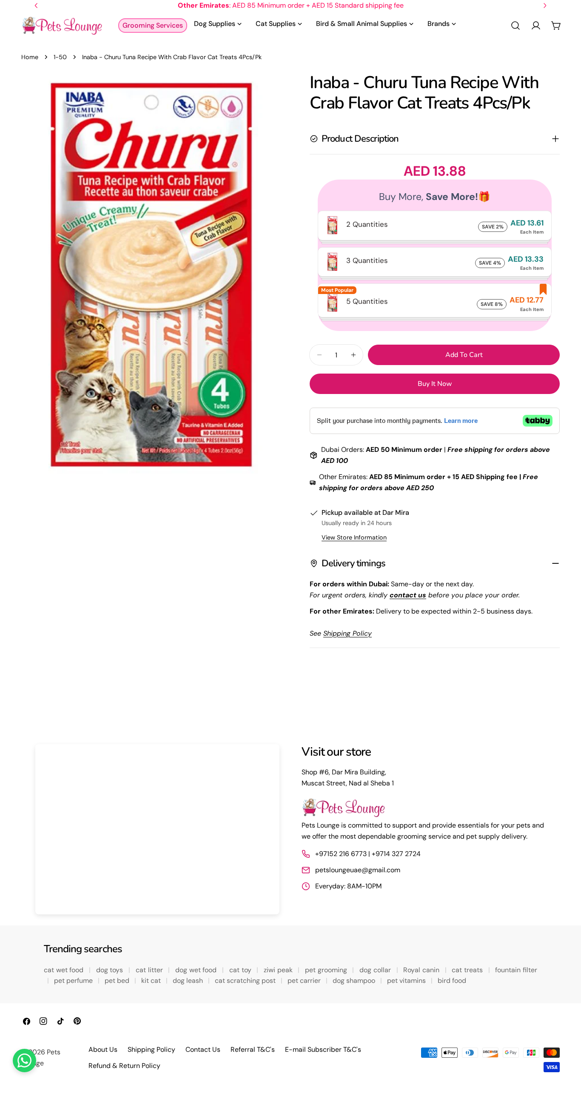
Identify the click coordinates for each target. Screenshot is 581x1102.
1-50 (60, 57)
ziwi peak (279, 969)
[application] (157, 829)
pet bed (118, 980)
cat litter (150, 969)
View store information (354, 537)
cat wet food (64, 969)
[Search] (515, 25)
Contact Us (202, 1049)
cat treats (468, 969)
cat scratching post (246, 980)
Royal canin (422, 969)
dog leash (189, 980)
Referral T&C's (253, 1049)
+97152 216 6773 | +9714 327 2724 (368, 853)
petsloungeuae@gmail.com (357, 869)
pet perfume (74, 980)
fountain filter (516, 969)
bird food (452, 980)
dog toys (110, 969)
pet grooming (327, 969)
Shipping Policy (151, 1049)
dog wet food (197, 969)
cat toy (241, 969)
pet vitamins (407, 980)
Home (29, 57)
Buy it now (435, 383)
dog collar (376, 969)
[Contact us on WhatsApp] (24, 1060)
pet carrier (305, 980)
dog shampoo (355, 980)
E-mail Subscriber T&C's (323, 1049)
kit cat (151, 980)
